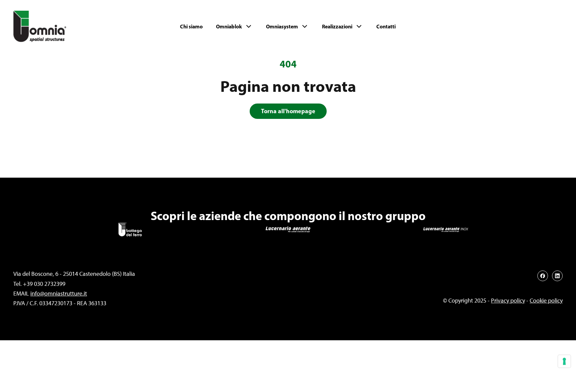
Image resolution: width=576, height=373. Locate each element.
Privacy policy (508, 300)
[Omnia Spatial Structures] (59, 26)
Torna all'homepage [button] (288, 111)
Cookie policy (546, 300)
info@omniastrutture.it (58, 293)
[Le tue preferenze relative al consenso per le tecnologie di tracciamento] (564, 361)
